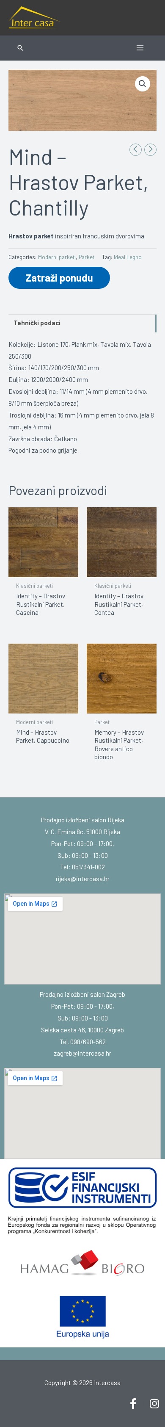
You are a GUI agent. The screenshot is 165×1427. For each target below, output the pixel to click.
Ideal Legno (128, 256)
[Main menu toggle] (139, 47)
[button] (20, 48)
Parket (86, 256)
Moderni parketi (57, 256)
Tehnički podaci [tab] (37, 322)
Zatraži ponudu (59, 277)
